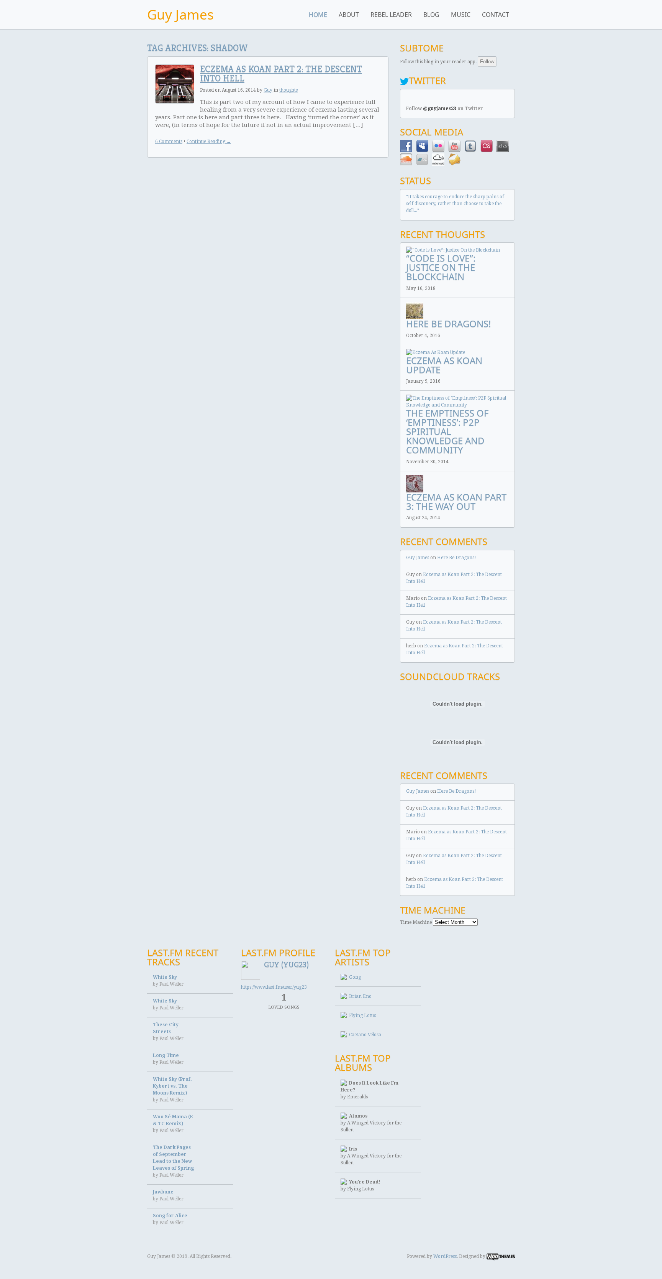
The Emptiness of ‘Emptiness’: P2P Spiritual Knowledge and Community (447, 431)
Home (318, 14)
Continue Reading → (209, 141)
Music (460, 14)
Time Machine (416, 922)
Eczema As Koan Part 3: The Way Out (456, 501)
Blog (431, 14)
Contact (495, 14)
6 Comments (168, 141)
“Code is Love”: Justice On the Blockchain (440, 267)
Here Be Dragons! (448, 323)
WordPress (445, 1256)
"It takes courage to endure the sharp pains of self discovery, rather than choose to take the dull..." (455, 203)
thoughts (288, 90)
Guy (268, 90)
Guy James (180, 14)
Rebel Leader (391, 14)
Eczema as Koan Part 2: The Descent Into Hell (281, 73)
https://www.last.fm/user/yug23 (274, 987)
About (349, 14)
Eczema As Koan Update (444, 365)
